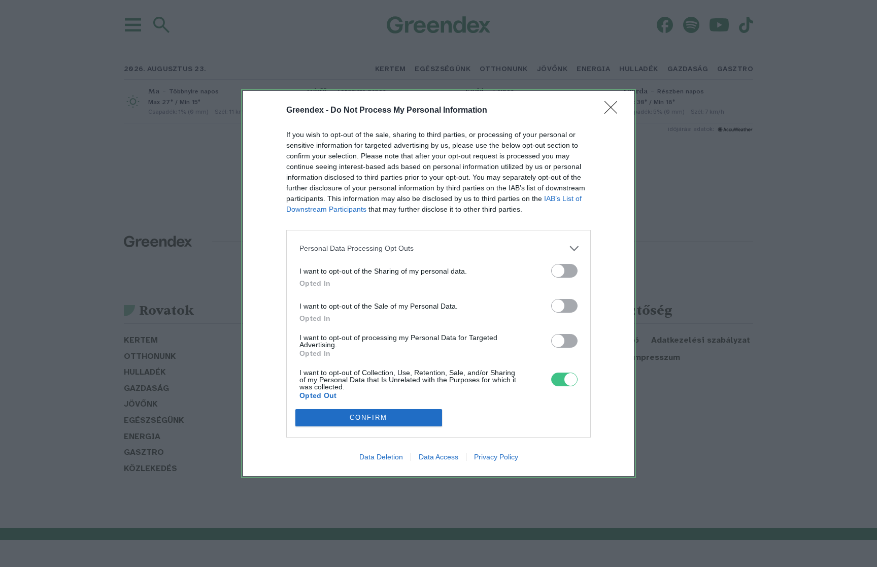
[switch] (564, 271)
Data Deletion (381, 457)
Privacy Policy (496, 457)
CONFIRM (368, 417)
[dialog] (438, 283)
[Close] (614, 110)
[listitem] (438, 248)
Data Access (438, 457)
